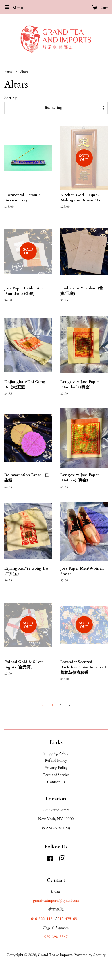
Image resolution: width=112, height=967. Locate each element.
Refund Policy (56, 760)
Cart (104, 7)
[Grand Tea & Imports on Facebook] (50, 860)
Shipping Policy (56, 753)
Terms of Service (56, 774)
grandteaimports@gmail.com (56, 900)
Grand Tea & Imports (55, 955)
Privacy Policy (56, 767)
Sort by (10, 97)
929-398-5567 (56, 936)
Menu (17, 8)
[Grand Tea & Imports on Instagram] (62, 860)
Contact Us (56, 782)
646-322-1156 (43, 918)
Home (8, 72)
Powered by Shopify (90, 955)
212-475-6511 (69, 918)
